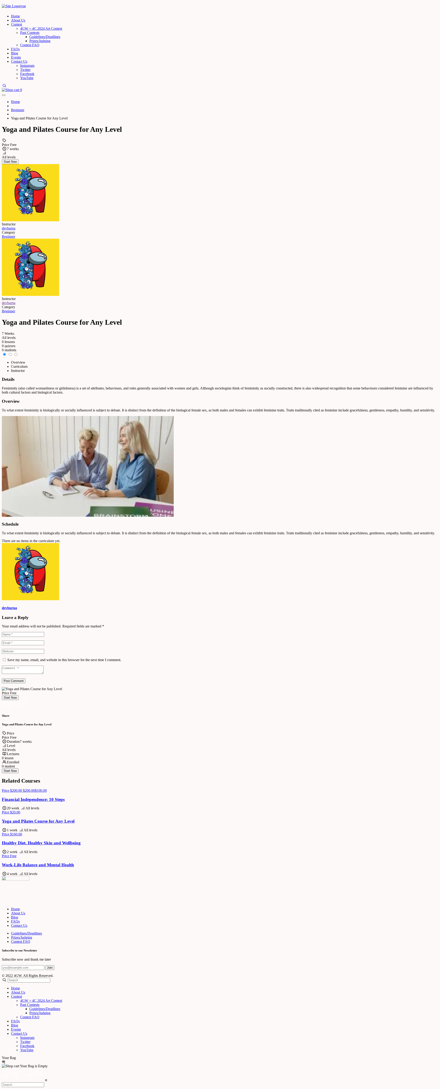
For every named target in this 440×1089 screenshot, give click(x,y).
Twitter (25, 70)
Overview (18, 362)
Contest (16, 24)
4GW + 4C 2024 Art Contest (41, 28)
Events (16, 57)
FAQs (15, 49)
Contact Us (19, 61)
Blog (14, 53)
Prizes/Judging (39, 41)
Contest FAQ (29, 45)
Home (15, 16)
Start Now (10, 161)
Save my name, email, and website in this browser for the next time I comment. (64, 660)
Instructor (9, 299)
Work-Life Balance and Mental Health (38, 864)
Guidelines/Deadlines (44, 37)
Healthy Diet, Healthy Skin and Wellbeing (41, 842)
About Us (18, 20)
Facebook (27, 74)
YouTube (26, 78)
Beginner (8, 236)
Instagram (27, 66)
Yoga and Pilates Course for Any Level (38, 821)
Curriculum (19, 366)
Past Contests (29, 33)
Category (8, 232)
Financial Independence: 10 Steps (33, 799)
